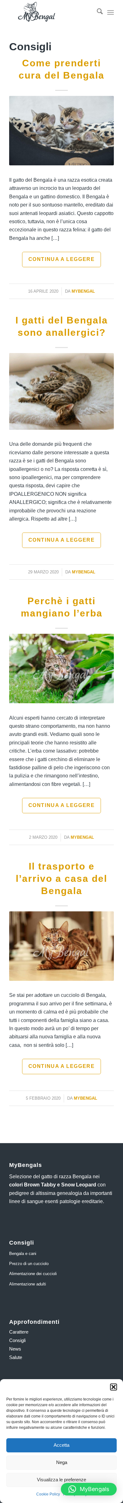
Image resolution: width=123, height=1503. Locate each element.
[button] (113, 1387)
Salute (15, 1357)
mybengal (83, 291)
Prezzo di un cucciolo (29, 1263)
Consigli (17, 1340)
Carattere (18, 1331)
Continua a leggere (61, 259)
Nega (61, 1462)
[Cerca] (97, 12)
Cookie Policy (48, 1494)
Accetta (61, 1445)
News (15, 1348)
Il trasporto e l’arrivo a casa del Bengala (61, 878)
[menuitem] (97, 12)
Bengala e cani (22, 1253)
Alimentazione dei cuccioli (33, 1273)
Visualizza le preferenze (61, 1479)
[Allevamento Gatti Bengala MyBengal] (51, 12)
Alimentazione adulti (27, 1284)
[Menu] (110, 12)
